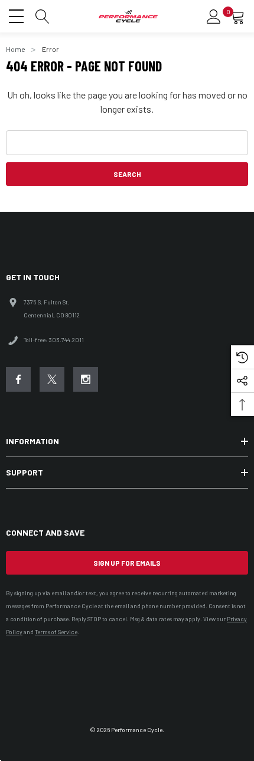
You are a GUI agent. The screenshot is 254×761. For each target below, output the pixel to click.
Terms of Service (56, 631)
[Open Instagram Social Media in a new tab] (85, 379)
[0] (237, 16)
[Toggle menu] (18, 15)
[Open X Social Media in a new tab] (52, 379)
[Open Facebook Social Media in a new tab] (18, 379)
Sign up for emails (127, 563)
